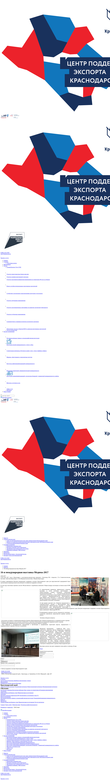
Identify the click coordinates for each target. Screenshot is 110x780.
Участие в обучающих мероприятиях (16, 300)
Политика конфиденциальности (29, 704)
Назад (41, 648)
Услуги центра (4, 680)
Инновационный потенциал (50, 686)
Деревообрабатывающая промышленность (44, 698)
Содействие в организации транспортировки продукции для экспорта (25, 293)
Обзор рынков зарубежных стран (9, 692)
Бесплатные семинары (6, 690)
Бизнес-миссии (12, 683)
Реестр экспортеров (6, 696)
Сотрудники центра (12, 263)
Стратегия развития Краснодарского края (17, 543)
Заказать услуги (5, 258)
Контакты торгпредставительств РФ (10, 695)
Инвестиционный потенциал (34, 686)
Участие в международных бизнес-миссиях (18, 274)
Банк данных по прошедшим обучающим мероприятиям (38, 690)
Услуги (5, 266)
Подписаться (4, 661)
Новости (6, 538)
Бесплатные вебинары (18, 690)
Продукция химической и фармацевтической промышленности (23, 370)
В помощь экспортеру (9, 544)
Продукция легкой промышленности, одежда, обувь (20, 344)
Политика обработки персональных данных (19, 680)
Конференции (4, 683)
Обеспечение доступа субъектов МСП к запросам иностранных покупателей (26, 329)
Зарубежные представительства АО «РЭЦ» (18, 548)
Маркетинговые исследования (25, 692)
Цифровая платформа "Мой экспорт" (16, 550)
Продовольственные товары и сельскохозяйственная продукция (23, 338)
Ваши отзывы (7, 391)
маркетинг (10, 707)
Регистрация (8, 397)
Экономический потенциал (8, 686)
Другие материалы (39, 702)
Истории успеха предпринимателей (13, 555)
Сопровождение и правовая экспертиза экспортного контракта (23, 321)
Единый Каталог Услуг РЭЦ (14, 267)
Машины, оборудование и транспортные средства (19, 357)
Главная (6, 260)
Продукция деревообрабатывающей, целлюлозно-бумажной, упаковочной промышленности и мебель (33, 376)
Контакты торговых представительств (16, 547)
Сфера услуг (10, 389)
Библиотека (7, 552)
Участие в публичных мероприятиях (16, 314)
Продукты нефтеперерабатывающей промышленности (21, 363)
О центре (6, 261)
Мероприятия (7, 264)
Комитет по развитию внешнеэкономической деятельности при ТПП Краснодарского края (30, 542)
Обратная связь (16, 704)
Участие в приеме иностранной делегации (17, 277)
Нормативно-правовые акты (14, 546)
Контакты (9, 390)
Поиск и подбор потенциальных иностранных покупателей (22, 286)
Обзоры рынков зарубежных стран (9, 702)
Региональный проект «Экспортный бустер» (15, 554)
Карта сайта (8, 704)
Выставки (18, 683)
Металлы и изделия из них (13, 383)
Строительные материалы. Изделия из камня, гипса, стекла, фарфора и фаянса (27, 350)
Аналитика (3, 691)
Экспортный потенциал (21, 686)
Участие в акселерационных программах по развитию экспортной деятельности (27, 307)
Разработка (3, 707)
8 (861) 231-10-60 (5, 252)
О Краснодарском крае (9, 539)
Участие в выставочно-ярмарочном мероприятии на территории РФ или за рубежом (28, 279)
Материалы (3, 701)
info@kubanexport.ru (6, 254)
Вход (3, 397)
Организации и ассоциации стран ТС (29, 695)
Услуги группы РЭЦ (12, 330)
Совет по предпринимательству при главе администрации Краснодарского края (27, 540)
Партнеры (6, 551)
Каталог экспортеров (9, 331)
